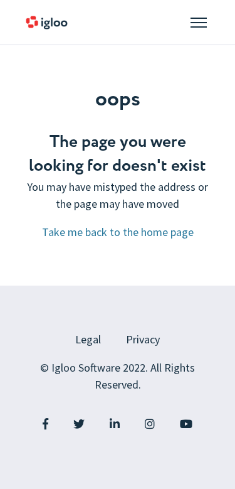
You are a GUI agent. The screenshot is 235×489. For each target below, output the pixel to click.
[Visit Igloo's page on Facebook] (45, 424)
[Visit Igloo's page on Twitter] (79, 424)
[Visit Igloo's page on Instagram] (149, 424)
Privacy (143, 339)
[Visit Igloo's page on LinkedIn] (114, 424)
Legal (88, 339)
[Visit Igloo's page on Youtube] (186, 424)
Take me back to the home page (118, 232)
